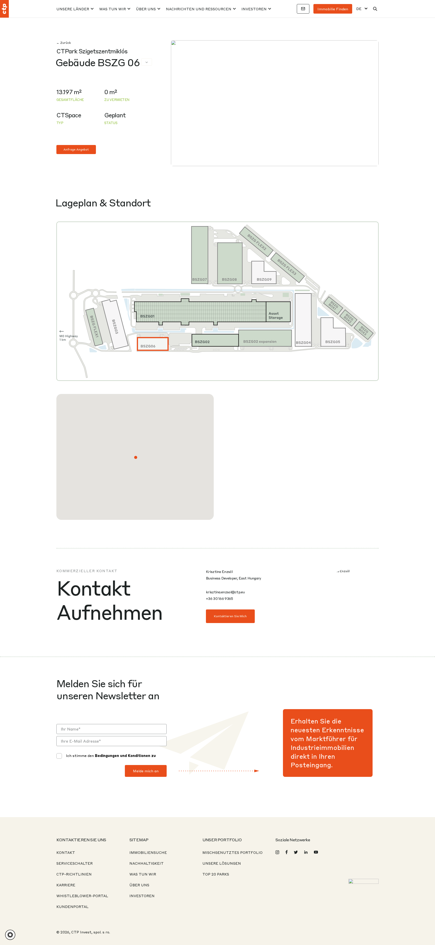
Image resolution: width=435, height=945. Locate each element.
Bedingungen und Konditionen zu (125, 755)
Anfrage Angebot (76, 149)
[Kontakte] (303, 9)
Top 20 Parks (215, 874)
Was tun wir (112, 9)
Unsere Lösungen (221, 863)
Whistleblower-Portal (82, 895)
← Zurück (63, 43)
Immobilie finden (332, 9)
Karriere (65, 885)
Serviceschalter (74, 863)
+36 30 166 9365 (219, 598)
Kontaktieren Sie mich (230, 616)
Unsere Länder (72, 9)
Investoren (254, 9)
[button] (135, 457)
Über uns (146, 9)
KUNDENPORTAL (72, 906)
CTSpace (68, 115)
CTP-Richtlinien (74, 874)
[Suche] (375, 8)
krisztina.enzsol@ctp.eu (225, 592)
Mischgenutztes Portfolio (232, 852)
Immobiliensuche (148, 852)
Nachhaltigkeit (146, 863)
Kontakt (65, 852)
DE (358, 9)
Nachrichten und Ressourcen (198, 9)
